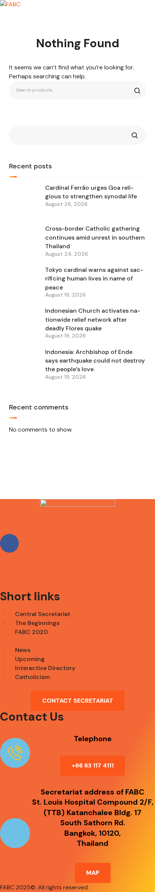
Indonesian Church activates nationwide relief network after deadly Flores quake (92, 319)
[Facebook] (9, 543)
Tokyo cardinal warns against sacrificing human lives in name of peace (94, 278)
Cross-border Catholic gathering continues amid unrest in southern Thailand (95, 237)
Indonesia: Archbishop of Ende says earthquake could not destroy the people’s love (95, 360)
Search (134, 135)
